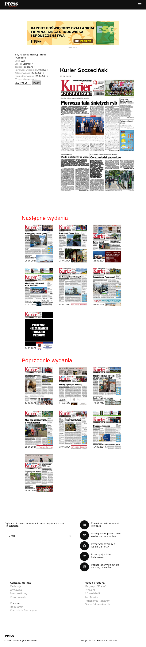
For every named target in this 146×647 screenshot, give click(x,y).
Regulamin (16, 606)
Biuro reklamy (18, 593)
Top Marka (91, 597)
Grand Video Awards (98, 604)
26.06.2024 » (38, 73)
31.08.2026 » (41, 70)
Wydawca (16, 589)
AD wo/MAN (92, 593)
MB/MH (113, 640)
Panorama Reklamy (97, 600)
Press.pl (90, 589)
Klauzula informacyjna (24, 610)
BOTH (92, 640)
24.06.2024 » (42, 76)
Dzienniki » (28, 64)
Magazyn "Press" (95, 586)
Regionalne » (29, 67)
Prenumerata (18, 597)
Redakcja (16, 586)
